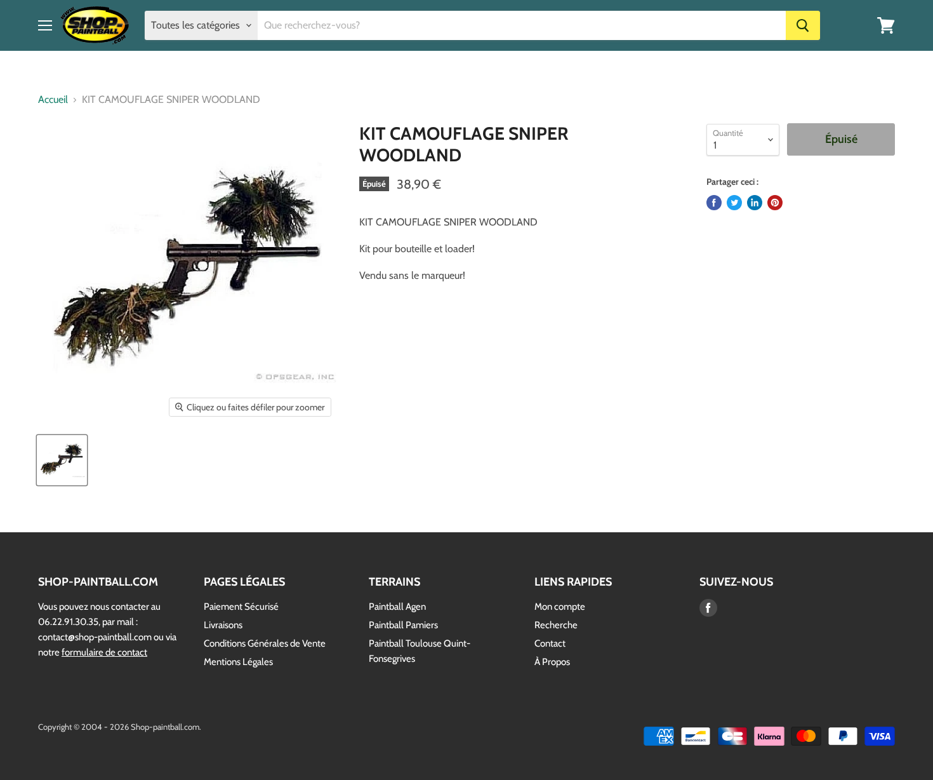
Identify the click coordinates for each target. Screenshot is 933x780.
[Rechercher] (803, 25)
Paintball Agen (397, 606)
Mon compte (559, 606)
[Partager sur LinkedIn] (754, 202)
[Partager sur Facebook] (714, 202)
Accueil (53, 99)
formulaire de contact (104, 652)
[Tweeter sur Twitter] (734, 202)
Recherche (556, 625)
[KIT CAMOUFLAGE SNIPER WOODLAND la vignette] (62, 460)
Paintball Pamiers (403, 625)
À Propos (552, 662)
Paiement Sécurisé (241, 606)
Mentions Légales (238, 662)
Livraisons (223, 625)
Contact (550, 643)
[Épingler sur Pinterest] (775, 202)
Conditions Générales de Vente (265, 643)
